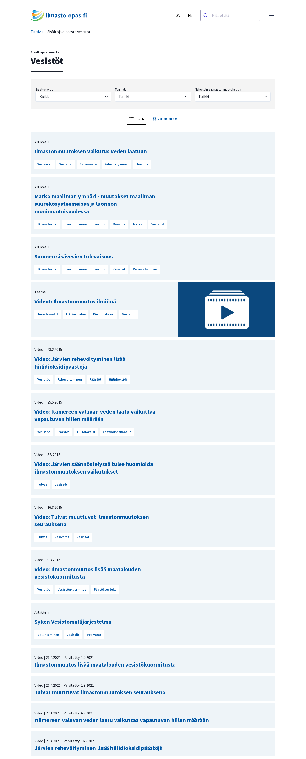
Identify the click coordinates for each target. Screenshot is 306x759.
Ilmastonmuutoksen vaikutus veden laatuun (90, 151)
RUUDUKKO (167, 118)
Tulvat (42, 484)
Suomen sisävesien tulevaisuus (73, 256)
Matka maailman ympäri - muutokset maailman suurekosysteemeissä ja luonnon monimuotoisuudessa (94, 204)
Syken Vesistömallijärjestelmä (72, 621)
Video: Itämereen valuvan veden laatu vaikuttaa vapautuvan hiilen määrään (94, 415)
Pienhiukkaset (104, 314)
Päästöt (95, 379)
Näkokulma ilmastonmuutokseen (218, 89)
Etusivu (37, 31)
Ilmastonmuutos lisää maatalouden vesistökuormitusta (105, 664)
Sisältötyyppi (44, 89)
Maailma (119, 224)
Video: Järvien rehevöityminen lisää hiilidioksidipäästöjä (80, 362)
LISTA (139, 118)
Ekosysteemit (47, 224)
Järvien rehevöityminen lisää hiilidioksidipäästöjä (98, 748)
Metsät (138, 224)
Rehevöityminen (116, 164)
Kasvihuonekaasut (117, 432)
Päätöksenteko (105, 589)
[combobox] (230, 15)
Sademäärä (88, 164)
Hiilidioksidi (118, 379)
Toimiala (120, 89)
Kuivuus (142, 164)
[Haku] (206, 15)
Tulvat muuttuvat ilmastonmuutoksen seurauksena (99, 692)
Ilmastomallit (47, 314)
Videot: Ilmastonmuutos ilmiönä (75, 301)
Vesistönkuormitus (72, 589)
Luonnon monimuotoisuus (85, 224)
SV (178, 15)
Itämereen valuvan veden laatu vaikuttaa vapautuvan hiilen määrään (121, 720)
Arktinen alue (76, 314)
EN (190, 15)
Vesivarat (44, 164)
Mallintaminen (48, 635)
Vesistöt (65, 164)
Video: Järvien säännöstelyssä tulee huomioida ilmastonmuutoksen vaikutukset (93, 467)
